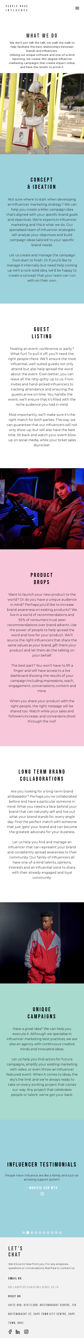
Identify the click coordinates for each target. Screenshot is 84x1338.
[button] (10, 1164)
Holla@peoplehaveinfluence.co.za (33, 1287)
